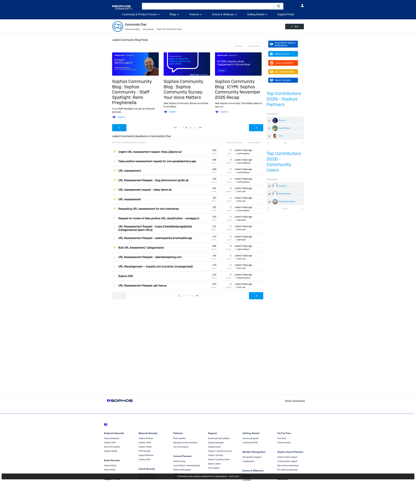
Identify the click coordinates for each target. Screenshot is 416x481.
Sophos (121, 117)
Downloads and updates (219, 438)
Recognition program (252, 457)
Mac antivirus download (287, 465)
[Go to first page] (283, 208)
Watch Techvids (283, 80)
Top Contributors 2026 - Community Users (283, 161)
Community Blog (132, 29)
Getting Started (255, 14)
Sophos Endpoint (111, 438)
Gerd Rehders (285, 193)
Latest (243, 150)
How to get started (251, 438)
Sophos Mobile (110, 451)
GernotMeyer (284, 128)
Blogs (173, 14)
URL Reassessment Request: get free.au (142, 285)
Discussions (148, 29)
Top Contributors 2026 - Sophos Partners (283, 99)
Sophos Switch (145, 447)
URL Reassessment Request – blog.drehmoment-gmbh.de (153, 180)
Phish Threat (109, 470)
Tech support (213, 468)
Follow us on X (281, 53)
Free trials (281, 438)
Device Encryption (112, 447)
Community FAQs (250, 442)
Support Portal (285, 14)
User (302, 5)
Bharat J (282, 120)
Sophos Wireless (146, 455)
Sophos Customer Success (220, 451)
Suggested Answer (114, 151)
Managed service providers (185, 442)
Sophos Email (110, 465)
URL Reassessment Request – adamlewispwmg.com (150, 257)
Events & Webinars (223, 14)
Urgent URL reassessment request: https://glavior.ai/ (150, 152)
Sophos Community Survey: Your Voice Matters (183, 92)
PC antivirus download (287, 470)
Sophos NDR (144, 459)
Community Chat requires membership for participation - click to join (208, 476)
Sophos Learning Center (219, 459)
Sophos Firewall (146, 438)
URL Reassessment (284, 71)
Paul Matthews (244, 163)
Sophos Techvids (215, 455)
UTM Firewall (144, 451)
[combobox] (207, 6)
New (296, 26)
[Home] (126, 7)
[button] (278, 6)
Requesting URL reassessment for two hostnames (148, 208)
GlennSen (241, 220)
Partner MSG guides (182, 470)
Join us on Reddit (284, 62)
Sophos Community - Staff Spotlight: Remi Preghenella (130, 94)
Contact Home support (287, 461)
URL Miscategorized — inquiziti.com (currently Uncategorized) (155, 266)
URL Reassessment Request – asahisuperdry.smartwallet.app (155, 238)
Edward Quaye (243, 278)
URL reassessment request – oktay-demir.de (145, 189)
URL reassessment (129, 170)
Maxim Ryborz (243, 249)
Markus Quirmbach (287, 201)
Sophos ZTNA (145, 442)
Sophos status (214, 464)
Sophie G (283, 186)
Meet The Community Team (169, 29)
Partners (194, 14)
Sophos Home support (287, 457)
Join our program (180, 447)
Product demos (284, 442)
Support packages (216, 442)
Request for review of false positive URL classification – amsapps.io (158, 218)
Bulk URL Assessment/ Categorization (141, 247)
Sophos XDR (125, 276)
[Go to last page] (285, 143)
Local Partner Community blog (186, 465)
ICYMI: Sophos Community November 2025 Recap (237, 92)
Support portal (214, 447)
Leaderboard (248, 461)
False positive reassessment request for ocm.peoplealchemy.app (157, 161)
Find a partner (179, 438)
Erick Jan (241, 191)
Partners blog (179, 461)
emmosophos (243, 153)
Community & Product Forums (139, 14)
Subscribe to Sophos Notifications (285, 44)
